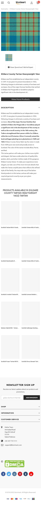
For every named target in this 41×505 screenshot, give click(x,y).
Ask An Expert (28, 67)
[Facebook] (3, 474)
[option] (20, 31)
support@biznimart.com (13, 445)
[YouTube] (31, 474)
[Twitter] (9, 474)
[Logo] (21, 2)
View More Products (20, 99)
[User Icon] (32, 3)
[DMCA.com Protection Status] (14, 463)
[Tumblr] (25, 474)
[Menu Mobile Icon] (2, 2)
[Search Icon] (11, 3)
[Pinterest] (20, 474)
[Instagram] (14, 474)
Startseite (4, 9)
